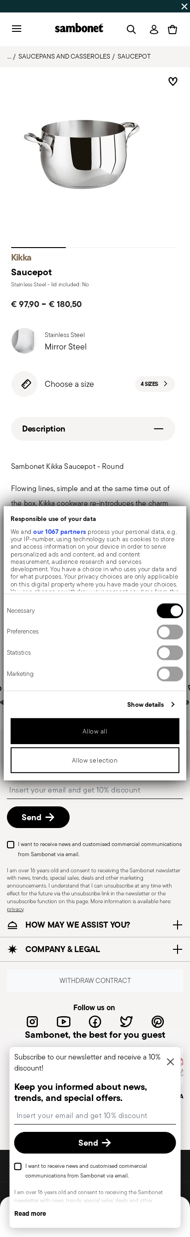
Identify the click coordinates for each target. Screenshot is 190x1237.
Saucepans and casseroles (64, 56)
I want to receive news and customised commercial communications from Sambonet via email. (100, 849)
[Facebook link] (95, 1021)
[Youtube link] (63, 1021)
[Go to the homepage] (79, 29)
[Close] (170, 1062)
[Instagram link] (32, 1021)
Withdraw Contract (95, 980)
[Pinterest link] (157, 1021)
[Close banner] (184, 6)
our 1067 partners (59, 531)
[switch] (170, 631)
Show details (145, 704)
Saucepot (134, 56)
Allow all (95, 730)
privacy (15, 908)
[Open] (129, 29)
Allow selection (95, 759)
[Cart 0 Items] (172, 29)
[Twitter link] (126, 1021)
